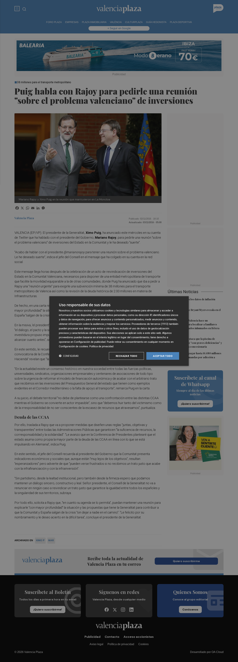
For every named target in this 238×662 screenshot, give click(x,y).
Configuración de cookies (73, 346)
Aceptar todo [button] (162, 355)
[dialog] (119, 331)
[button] (69, 356)
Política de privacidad (101, 346)
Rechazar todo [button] (126, 355)
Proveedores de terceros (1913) (150, 324)
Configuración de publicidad (90, 341)
